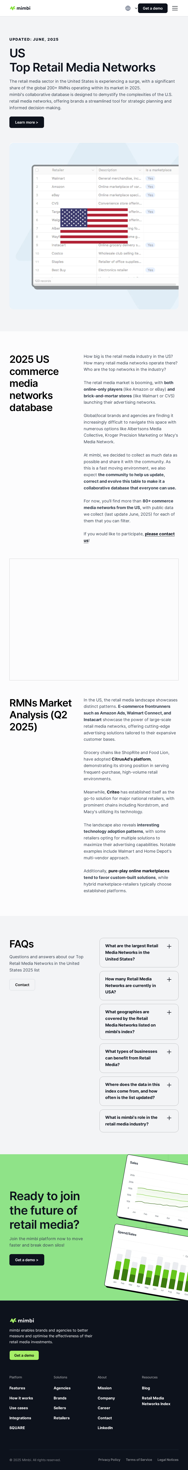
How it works (21, 1398)
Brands (60, 1398)
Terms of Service (139, 1460)
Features (17, 1388)
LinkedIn (105, 1427)
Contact (22, 984)
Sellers (60, 1408)
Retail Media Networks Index (156, 1401)
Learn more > (26, 122)
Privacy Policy (109, 1460)
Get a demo (153, 8)
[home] (19, 8)
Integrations (20, 1418)
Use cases (18, 1408)
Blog (146, 1388)
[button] (131, 8)
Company (106, 1398)
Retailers (62, 1418)
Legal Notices (168, 1460)
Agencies (62, 1388)
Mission (105, 1388)
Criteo (113, 792)
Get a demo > (27, 1260)
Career (104, 1408)
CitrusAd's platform (131, 759)
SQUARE (17, 1427)
